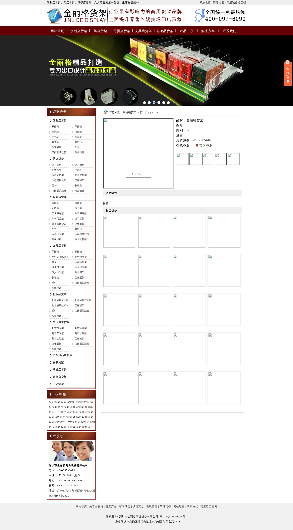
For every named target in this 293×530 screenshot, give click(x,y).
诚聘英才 (138, 506)
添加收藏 (205, 2)
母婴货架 (87, 416)
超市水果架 (81, 333)
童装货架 (79, 218)
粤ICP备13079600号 (173, 516)
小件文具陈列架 (60, 256)
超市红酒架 (58, 338)
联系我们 (229, 31)
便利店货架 (78, 31)
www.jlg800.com (67, 485)
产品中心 (186, 31)
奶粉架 (55, 208)
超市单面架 (58, 328)
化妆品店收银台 (60, 305)
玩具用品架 (58, 234)
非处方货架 (81, 175)
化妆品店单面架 (60, 300)
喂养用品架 (81, 213)
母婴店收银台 (57, 416)
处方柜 (77, 416)
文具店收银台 (60, 426)
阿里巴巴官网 (209, 506)
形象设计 (79, 152)
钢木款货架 (81, 239)
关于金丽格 (96, 506)
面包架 (55, 136)
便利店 (86, 426)
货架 (69, 416)
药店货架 (100, 31)
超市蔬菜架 (81, 328)
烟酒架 (55, 142)
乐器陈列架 (81, 262)
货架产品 (145, 112)
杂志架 (55, 131)
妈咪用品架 (58, 218)
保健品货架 (58, 175)
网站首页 (57, 31)
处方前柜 (79, 164)
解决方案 (208, 31)
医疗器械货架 (59, 180)
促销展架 (56, 147)
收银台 (78, 142)
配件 (77, 147)
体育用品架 (81, 267)
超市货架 (72, 411)
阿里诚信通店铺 (236, 2)
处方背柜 (56, 164)
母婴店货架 (121, 31)
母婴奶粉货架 (57, 421)
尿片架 (78, 208)
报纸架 (78, 131)
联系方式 (192, 506)
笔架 (54, 262)
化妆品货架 (164, 31)
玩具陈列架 (58, 272)
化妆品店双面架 (83, 300)
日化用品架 (58, 213)
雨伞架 (78, 136)
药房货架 (63, 406)
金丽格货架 (55, 16)
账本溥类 (79, 272)
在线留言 (151, 506)
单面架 (78, 126)
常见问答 (165, 506)
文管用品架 (81, 256)
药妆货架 (56, 170)
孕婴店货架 (77, 406)
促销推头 (79, 338)
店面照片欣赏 (59, 152)
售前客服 (205, 145)
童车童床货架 (59, 223)
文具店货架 (143, 31)
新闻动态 (124, 506)
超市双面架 (58, 333)
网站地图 (218, 2)
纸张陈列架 (58, 267)
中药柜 (78, 170)
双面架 (55, 126)
